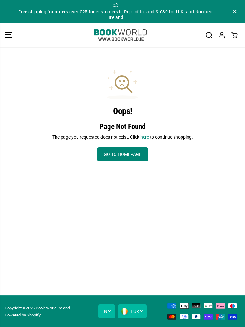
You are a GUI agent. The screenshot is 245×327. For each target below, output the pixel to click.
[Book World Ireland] (121, 35)
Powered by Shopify (23, 315)
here (144, 137)
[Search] (209, 35)
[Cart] (234, 35)
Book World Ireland (53, 308)
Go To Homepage (123, 154)
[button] (8, 35)
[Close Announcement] (234, 11)
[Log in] (221, 35)
